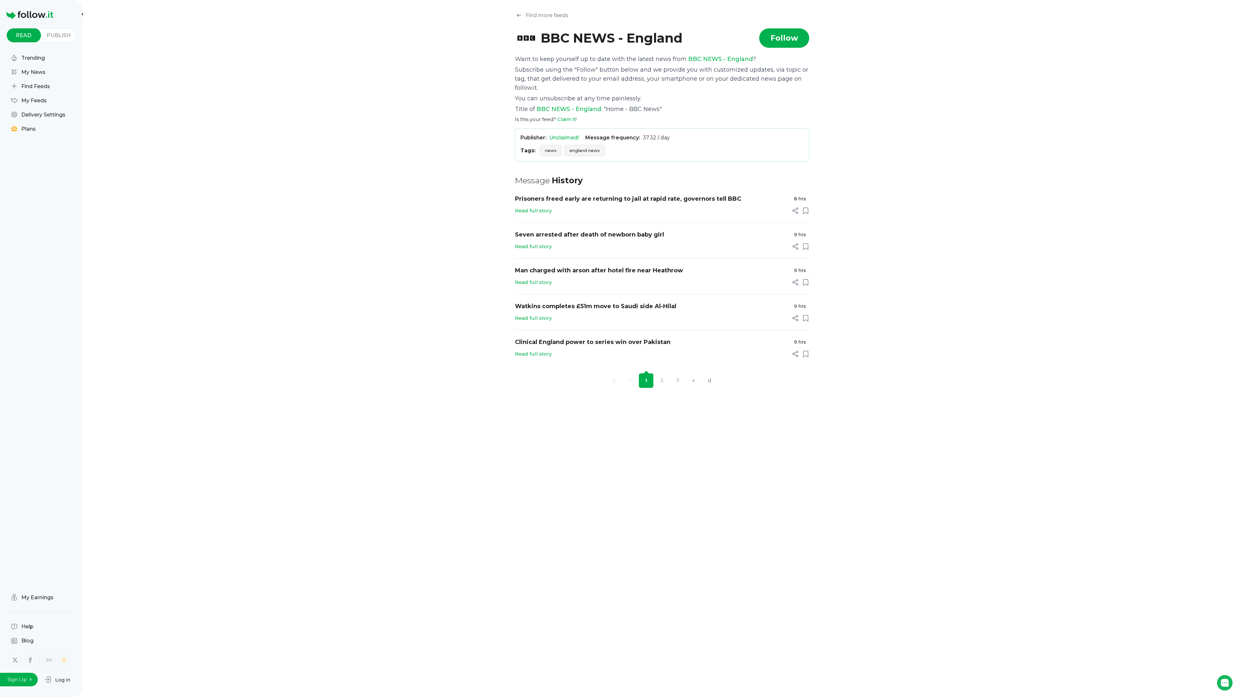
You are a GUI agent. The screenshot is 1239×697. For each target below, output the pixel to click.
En (49, 659)
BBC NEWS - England (720, 59)
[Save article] (805, 210)
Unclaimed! (564, 138)
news (551, 150)
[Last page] (709, 380)
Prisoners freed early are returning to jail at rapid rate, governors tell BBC (628, 198)
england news (584, 150)
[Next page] (693, 380)
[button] (57, 679)
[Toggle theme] (64, 660)
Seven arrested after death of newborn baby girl (589, 234)
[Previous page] (630, 380)
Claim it (566, 119)
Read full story (533, 210)
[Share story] (795, 210)
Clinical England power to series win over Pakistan (592, 342)
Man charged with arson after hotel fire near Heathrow (599, 270)
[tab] (23, 35)
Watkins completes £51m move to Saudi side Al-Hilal (595, 306)
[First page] (614, 380)
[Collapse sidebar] (82, 14)
